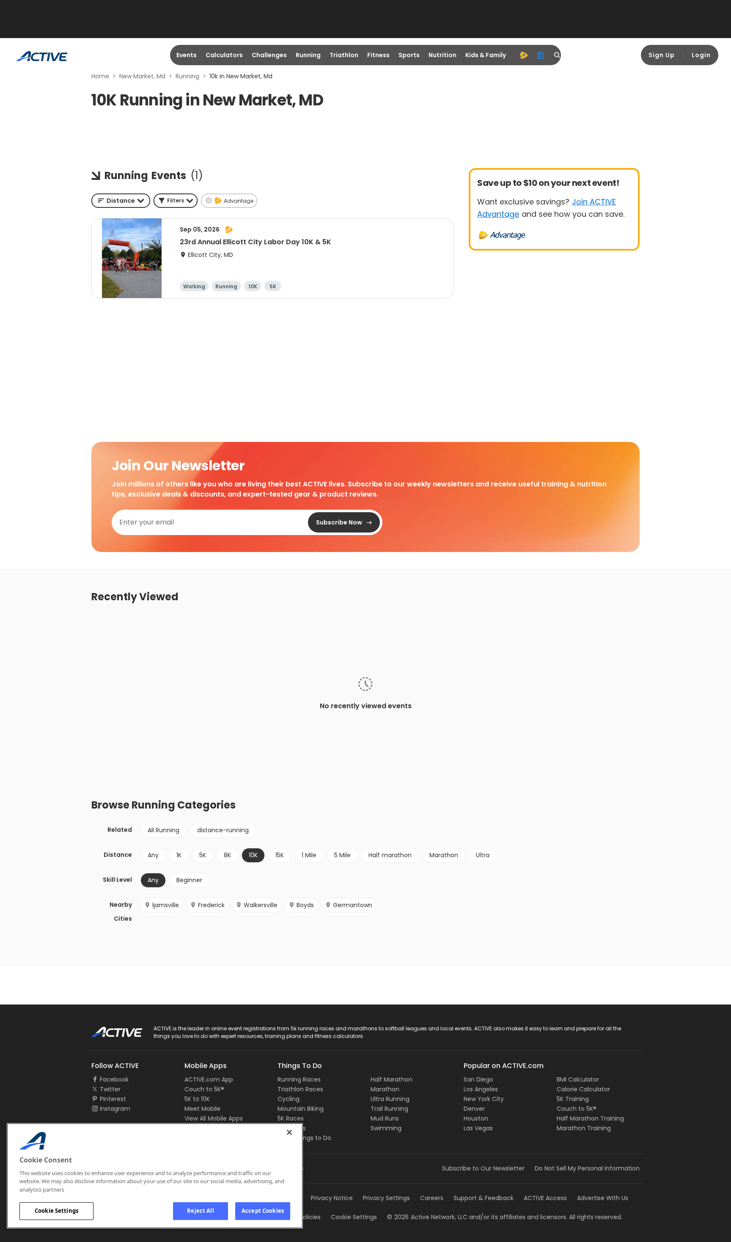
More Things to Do (304, 1138)
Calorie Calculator (583, 1089)
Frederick (211, 905)
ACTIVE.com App (208, 1079)
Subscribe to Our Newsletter (483, 1168)
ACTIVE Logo (109, 1029)
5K (202, 855)
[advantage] (523, 55)
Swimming (386, 1128)
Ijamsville (165, 905)
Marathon (443, 855)
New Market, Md (142, 76)
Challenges (269, 55)
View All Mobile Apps (213, 1118)
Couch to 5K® (204, 1089)
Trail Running (389, 1108)
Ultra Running (390, 1099)
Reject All (200, 1210)
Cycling (289, 1099)
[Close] (289, 1132)
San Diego (478, 1079)
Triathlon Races (300, 1089)
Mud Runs (385, 1118)
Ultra (482, 855)
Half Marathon (391, 1079)
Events (186, 55)
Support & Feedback (483, 1198)
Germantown (352, 905)
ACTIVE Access (545, 1198)
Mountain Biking (301, 1108)
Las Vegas (478, 1128)
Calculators (224, 55)
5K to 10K (197, 1099)
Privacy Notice (332, 1198)
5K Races (291, 1118)
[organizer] (540, 55)
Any (153, 855)
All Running (163, 830)
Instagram (115, 1108)
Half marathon (390, 855)
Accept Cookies (263, 1210)
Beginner (189, 880)
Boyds (305, 905)
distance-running (223, 830)
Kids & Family (485, 55)
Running (308, 55)
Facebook (114, 1079)
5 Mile (342, 855)
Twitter (110, 1089)
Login (701, 55)
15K (279, 855)
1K (178, 855)
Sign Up (662, 55)
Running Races (299, 1079)
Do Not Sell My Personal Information (587, 1168)
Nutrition (442, 55)
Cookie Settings (56, 1210)
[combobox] (120, 200)
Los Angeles (481, 1089)
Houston (476, 1118)
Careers (431, 1198)
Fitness (378, 55)
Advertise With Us (602, 1198)
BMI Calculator (578, 1079)
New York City (484, 1099)
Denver (474, 1108)
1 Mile (309, 855)
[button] (176, 200)
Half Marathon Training (590, 1118)
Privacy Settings (386, 1198)
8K (227, 855)
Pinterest (113, 1099)
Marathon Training (584, 1128)
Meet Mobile (202, 1108)
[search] (557, 55)
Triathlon (344, 55)
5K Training (573, 1099)
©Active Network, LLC (427, 1217)
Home (100, 76)
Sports (409, 55)
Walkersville (261, 905)
